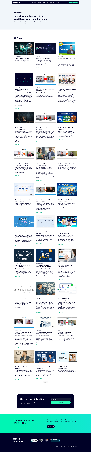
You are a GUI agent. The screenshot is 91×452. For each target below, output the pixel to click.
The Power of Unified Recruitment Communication (24, 266)
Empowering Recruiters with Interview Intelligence (65, 232)
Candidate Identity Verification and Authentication (66, 367)
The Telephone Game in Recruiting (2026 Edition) (67, 90)
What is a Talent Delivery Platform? (42, 232)
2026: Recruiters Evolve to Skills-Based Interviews (66, 200)
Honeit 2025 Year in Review (22, 232)
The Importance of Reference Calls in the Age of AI (44, 332)
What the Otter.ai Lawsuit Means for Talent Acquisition (23, 128)
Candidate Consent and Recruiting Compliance (45, 367)
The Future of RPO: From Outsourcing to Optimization (43, 266)
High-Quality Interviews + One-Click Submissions (66, 266)
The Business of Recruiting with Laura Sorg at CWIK (66, 164)
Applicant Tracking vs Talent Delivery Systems (22, 200)
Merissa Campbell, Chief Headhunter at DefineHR (21, 164)
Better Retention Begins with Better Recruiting (45, 90)
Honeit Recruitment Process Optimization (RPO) (22, 299)
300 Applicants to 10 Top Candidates (21, 90)
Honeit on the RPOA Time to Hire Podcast (66, 59)
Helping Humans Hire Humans (22, 58)
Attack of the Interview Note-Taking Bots (44, 299)
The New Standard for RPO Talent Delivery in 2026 (45, 200)
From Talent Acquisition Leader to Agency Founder (24, 332)
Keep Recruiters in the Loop (43, 58)
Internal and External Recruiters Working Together (44, 164)
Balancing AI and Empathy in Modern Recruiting (65, 332)
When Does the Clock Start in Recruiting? (22, 367)
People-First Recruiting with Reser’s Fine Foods (45, 128)
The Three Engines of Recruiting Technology (66, 128)
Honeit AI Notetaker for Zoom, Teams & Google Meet (66, 299)
